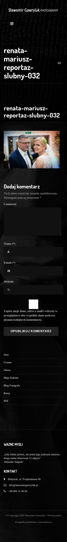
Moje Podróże (11, 377)
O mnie (8, 362)
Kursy (7, 393)
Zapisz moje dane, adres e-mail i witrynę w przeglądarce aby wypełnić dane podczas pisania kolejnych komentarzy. (31, 315)
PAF (6, 401)
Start (6, 354)
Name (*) (9, 243)
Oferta (7, 370)
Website (9, 281)
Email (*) (9, 262)
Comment (10, 204)
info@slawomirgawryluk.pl (23, 485)
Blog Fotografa (12, 385)
